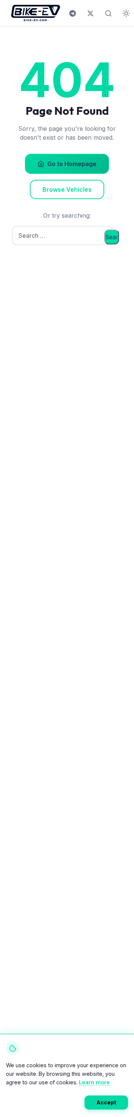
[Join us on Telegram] (72, 13)
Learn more (94, 1082)
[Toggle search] (108, 13)
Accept (106, 1102)
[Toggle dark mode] (126, 13)
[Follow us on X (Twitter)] (90, 13)
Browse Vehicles (67, 189)
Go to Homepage (71, 164)
